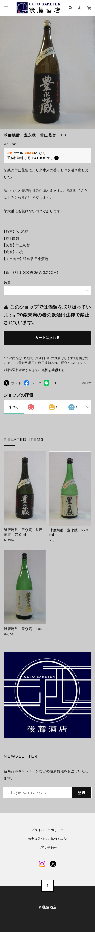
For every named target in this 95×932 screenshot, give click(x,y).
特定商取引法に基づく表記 (47, 838)
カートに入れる (47, 337)
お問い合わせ (47, 847)
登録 (82, 793)
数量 (7, 282)
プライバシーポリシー (47, 830)
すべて (13, 407)
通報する (86, 383)
